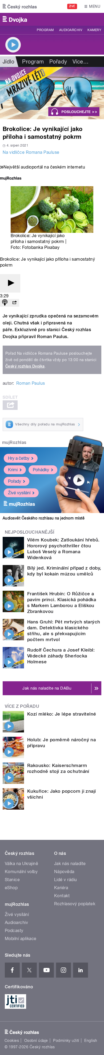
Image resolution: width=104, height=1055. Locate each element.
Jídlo (8, 61)
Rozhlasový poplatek (74, 903)
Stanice (12, 879)
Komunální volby (21, 871)
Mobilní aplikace (21, 938)
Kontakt (62, 895)
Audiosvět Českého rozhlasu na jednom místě (44, 518)
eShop (11, 887)
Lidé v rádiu (65, 879)
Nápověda (64, 871)
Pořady (58, 61)
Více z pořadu (22, 706)
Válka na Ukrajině (21, 863)
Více (81, 61)
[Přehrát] (10, 283)
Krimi (13, 469)
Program (45, 30)
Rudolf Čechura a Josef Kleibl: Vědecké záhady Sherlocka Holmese (61, 655)
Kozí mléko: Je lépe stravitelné (61, 714)
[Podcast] (5, 303)
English (90, 1040)
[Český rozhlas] (20, 6)
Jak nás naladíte (70, 863)
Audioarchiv (70, 30)
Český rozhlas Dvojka (25, 366)
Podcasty (14, 930)
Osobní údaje (36, 1040)
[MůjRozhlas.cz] (10, 178)
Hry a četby (18, 458)
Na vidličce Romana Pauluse (31, 152)
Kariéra (61, 887)
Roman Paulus (30, 383)
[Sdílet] (14, 303)
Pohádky (41, 469)
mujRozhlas (14, 442)
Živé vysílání (19, 492)
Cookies (12, 1040)
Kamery (94, 30)
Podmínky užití (66, 1040)
